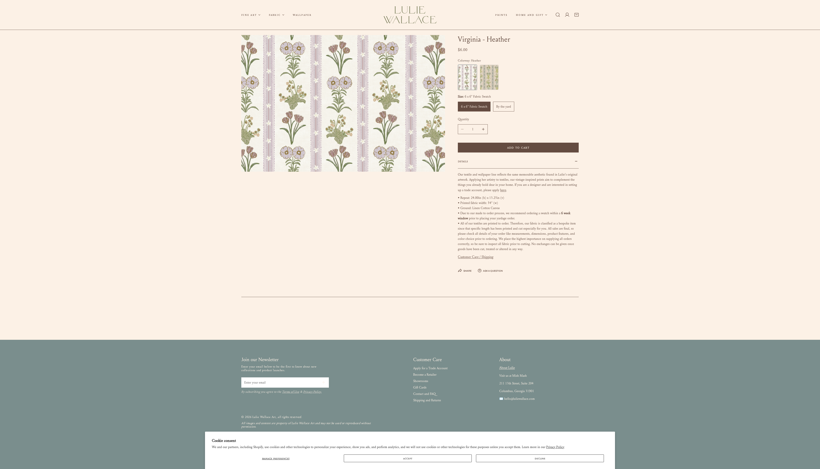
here (503, 190)
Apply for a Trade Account (430, 368)
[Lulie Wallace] (410, 14)
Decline (540, 458)
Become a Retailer (424, 375)
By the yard (503, 106)
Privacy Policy (555, 447)
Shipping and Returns (427, 400)
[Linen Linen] (489, 77)
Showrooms (420, 381)
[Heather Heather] (467, 77)
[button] (251, 14)
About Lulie (507, 368)
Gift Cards (419, 387)
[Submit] (323, 382)
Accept (407, 458)
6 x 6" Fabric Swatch (474, 106)
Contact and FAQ (424, 394)
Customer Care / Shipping (475, 257)
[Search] (557, 14)
